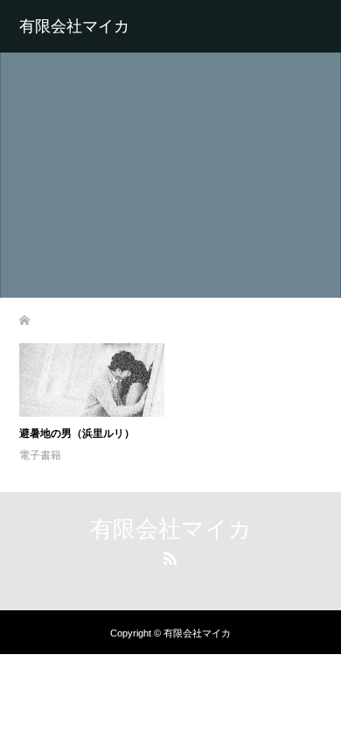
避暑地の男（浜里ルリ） (77, 433)
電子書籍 (40, 455)
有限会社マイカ (74, 26)
